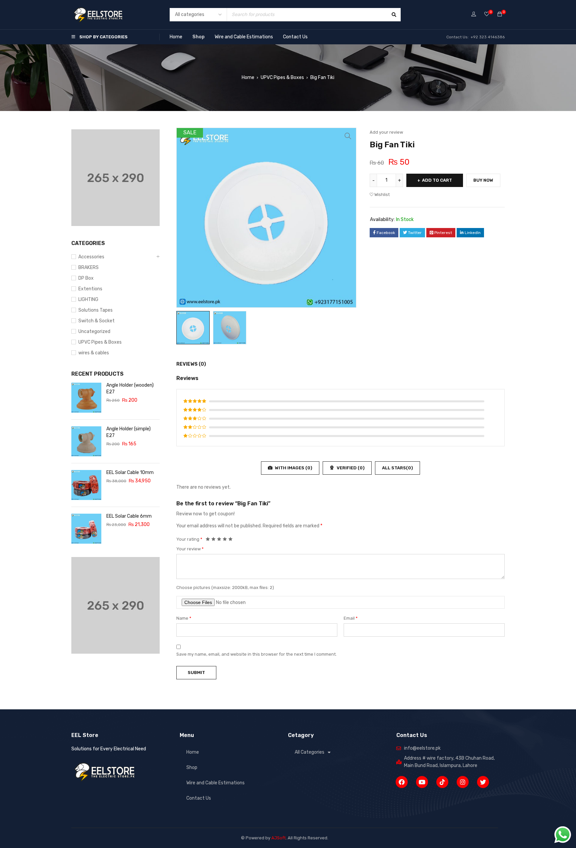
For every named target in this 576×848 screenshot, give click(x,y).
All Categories (309, 752)
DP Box (86, 278)
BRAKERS (88, 267)
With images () (293, 467)
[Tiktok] (442, 782)
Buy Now (483, 180)
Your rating (189, 539)
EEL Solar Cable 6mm (129, 516)
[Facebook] (402, 782)
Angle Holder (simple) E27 (128, 432)
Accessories (91, 257)
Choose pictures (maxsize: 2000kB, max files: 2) (225, 587)
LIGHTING (88, 299)
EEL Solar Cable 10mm (130, 472)
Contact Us (295, 37)
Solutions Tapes (95, 310)
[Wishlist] (486, 14)
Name (183, 618)
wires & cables (93, 353)
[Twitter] (483, 782)
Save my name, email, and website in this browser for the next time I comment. (256, 654)
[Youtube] (422, 782)
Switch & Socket (96, 321)
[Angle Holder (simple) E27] (86, 441)
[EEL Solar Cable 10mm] (86, 485)
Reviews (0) (191, 364)
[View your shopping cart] (499, 14)
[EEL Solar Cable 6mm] (86, 529)
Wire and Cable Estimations (244, 37)
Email (351, 618)
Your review (190, 548)
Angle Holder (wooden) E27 (130, 388)
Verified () (350, 467)
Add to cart (437, 180)
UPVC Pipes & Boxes (282, 77)
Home (176, 37)
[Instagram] (463, 782)
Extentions (90, 289)
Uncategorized (94, 331)
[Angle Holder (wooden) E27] (86, 398)
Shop (198, 37)
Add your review (386, 132)
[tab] (187, 364)
